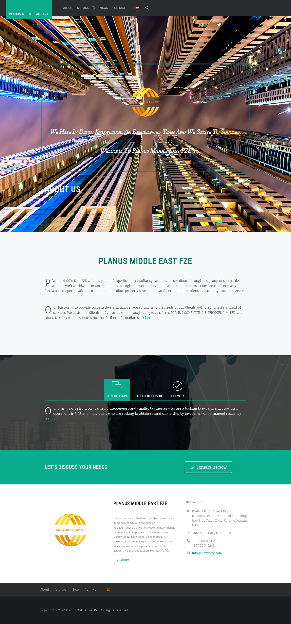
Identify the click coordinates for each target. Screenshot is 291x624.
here (148, 318)
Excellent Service (149, 396)
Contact (119, 8)
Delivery (177, 396)
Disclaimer (121, 559)
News (104, 8)
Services (83, 8)
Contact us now (211, 467)
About (68, 8)
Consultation (117, 396)
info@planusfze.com (207, 553)
